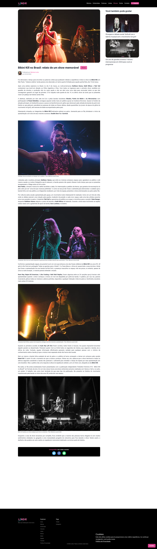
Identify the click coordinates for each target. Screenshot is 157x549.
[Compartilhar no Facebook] (54, 453)
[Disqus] (59, 482)
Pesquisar (135, 3)
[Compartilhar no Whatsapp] (64, 453)
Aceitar (151, 546)
